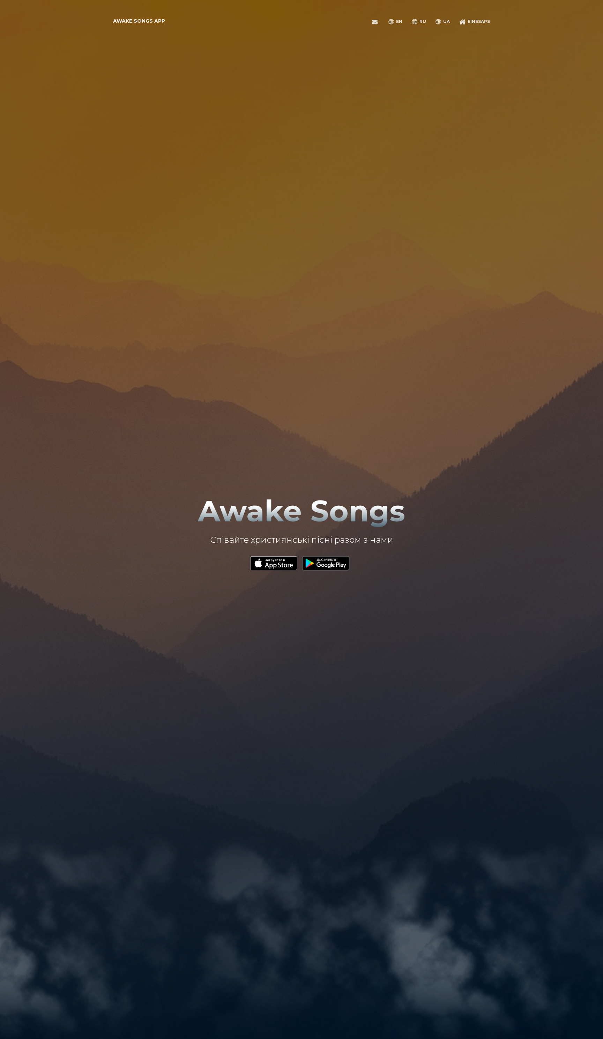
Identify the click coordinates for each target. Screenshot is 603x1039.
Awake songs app (139, 21)
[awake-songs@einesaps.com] (375, 21)
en (398, 21)
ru (422, 21)
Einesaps (478, 21)
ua (446, 21)
